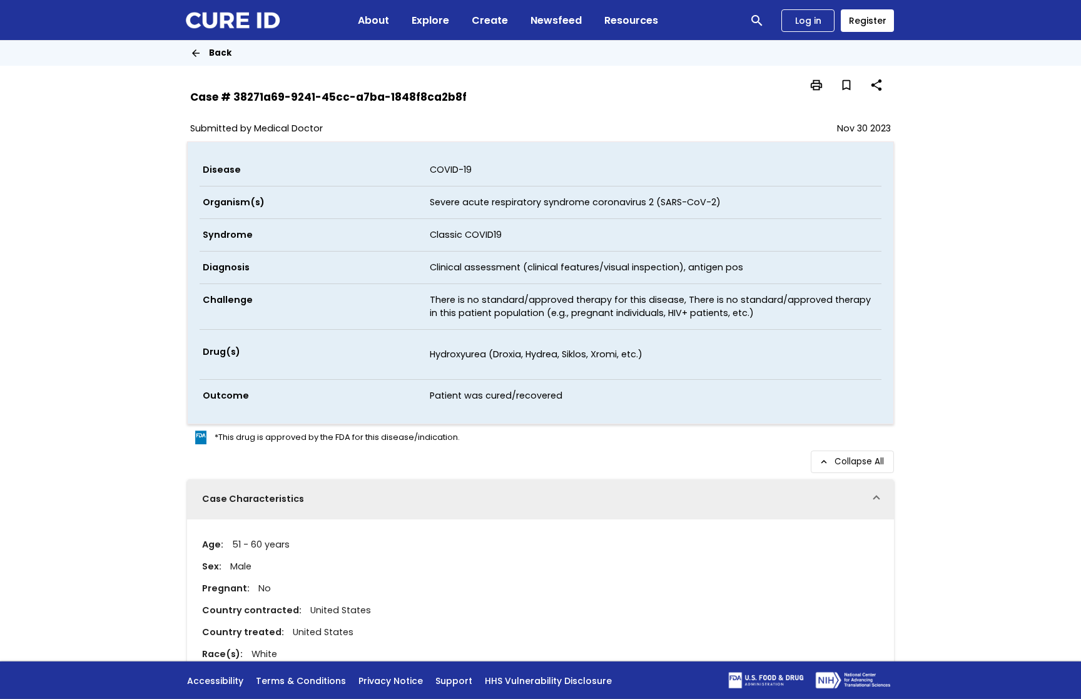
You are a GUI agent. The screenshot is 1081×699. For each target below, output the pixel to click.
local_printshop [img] (816, 85)
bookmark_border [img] (846, 85)
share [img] (876, 85)
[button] (540, 499)
